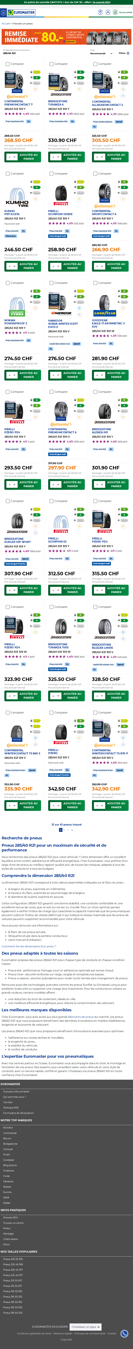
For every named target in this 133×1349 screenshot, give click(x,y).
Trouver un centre (13, 1223)
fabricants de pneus (81, 1016)
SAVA (6, 1197)
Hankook (8, 1181)
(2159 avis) (79, 441)
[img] (35, 89)
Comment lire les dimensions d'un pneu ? (29, 946)
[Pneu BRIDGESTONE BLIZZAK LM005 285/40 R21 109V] (105, 624)
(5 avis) (31, 332)
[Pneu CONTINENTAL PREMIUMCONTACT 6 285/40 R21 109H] (61, 407)
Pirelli (6, 1154)
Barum (7, 1138)
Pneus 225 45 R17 (13, 1275)
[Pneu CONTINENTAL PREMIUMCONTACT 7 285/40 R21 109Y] (17, 79)
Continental (10, 1133)
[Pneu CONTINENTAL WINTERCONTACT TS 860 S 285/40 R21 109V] (17, 728)
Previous (4, 36)
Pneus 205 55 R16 (13, 1259)
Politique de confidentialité (89, 1333)
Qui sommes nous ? (14, 1096)
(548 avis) (122, 223)
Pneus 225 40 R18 (13, 1264)
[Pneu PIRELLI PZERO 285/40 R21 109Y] (61, 730)
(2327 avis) (78, 114)
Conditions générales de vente (34, 1333)
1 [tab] (64, 41)
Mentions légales (63, 1333)
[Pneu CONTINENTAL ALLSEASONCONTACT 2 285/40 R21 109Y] (105, 79)
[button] (124, 53)
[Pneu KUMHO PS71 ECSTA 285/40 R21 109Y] (17, 191)
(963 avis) (122, 441)
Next (129, 36)
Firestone (8, 1170)
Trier (92, 50)
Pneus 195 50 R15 (12, 1307)
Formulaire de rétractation (18, 1113)
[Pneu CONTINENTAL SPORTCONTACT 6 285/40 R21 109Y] (105, 189)
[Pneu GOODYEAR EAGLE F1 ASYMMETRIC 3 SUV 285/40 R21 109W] (105, 300)
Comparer (17, 63)
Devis (6, 1244)
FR (126, 6)
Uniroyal (8, 1149)
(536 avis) (122, 335)
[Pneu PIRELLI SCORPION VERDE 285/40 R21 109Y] (61, 191)
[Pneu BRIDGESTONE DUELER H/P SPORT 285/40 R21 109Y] (17, 519)
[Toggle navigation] (3, 12)
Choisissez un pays (84, 1326)
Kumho (7, 1192)
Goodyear (8, 1159)
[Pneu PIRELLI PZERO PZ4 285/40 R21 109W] (17, 624)
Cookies (111, 1333)
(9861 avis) (79, 656)
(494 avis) (35, 114)
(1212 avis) (79, 223)
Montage (8, 1233)
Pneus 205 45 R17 (13, 1269)
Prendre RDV (10, 1217)
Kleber (7, 1202)
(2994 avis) (122, 114)
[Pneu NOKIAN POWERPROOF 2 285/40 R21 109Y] (17, 300)
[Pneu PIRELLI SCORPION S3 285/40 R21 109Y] (61, 518)
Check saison (10, 1239)
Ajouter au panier (29, 156)
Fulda (6, 1176)
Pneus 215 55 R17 (12, 1286)
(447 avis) (122, 657)
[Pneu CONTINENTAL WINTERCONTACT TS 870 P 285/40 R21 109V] (105, 728)
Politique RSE (11, 1107)
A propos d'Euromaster (16, 1091)
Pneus (6, 1228)
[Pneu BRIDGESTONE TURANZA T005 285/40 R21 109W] (61, 624)
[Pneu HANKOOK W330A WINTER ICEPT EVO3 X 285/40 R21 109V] (61, 300)
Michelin (8, 1127)
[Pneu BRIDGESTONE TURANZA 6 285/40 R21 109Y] (61, 81)
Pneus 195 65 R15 (12, 1296)
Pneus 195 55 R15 (12, 1302)
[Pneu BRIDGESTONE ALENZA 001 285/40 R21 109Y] (105, 409)
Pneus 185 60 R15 (12, 1312)
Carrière (7, 1102)
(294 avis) (122, 762)
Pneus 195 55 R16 (12, 1291)
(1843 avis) (35, 551)
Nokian (7, 1186)
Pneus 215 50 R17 (12, 1280)
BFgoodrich (10, 1165)
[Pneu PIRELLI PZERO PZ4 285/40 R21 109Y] (17, 409)
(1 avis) (31, 441)
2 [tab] (69, 41)
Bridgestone (10, 1143)
